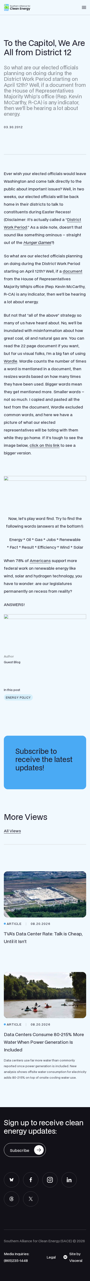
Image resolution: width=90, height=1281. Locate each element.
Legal (51, 1257)
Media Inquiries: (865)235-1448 (16, 1257)
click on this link (45, 445)
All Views (12, 831)
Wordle (10, 361)
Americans (40, 560)
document (72, 271)
